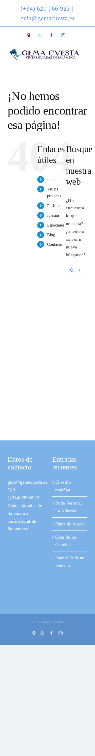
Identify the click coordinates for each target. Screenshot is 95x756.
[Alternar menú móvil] (84, 63)
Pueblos (53, 206)
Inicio (52, 179)
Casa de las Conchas (66, 541)
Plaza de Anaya (70, 523)
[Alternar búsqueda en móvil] (74, 63)
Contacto (54, 244)
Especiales (56, 225)
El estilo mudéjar (63, 486)
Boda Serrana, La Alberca (68, 506)
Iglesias (53, 215)
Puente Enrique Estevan (69, 561)
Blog (51, 235)
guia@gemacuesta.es (47, 18)
